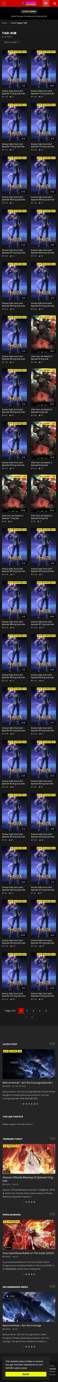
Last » (32, 1017)
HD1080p (18, 52)
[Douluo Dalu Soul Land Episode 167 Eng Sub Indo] (14, 228)
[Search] (54, 3)
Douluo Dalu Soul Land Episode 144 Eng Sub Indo (13, 994)
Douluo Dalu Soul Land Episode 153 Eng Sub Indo (42, 729)
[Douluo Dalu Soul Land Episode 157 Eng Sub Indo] (43, 599)
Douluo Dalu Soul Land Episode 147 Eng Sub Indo (42, 888)
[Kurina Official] (29, 3)
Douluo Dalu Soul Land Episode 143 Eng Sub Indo (42, 994)
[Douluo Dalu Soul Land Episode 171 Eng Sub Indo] (14, 122)
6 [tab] (34, 1104)
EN (41, 317)
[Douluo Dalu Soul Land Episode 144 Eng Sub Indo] (14, 971)
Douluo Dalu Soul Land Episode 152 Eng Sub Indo (13, 782)
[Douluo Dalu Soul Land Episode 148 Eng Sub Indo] (14, 865)
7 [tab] (37, 1104)
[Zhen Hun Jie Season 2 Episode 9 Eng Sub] (43, 387)
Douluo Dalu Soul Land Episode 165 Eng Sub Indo (13, 304)
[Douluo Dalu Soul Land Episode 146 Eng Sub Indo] (14, 918)
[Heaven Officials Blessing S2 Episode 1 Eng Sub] (29, 1159)
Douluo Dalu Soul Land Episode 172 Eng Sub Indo (42, 92)
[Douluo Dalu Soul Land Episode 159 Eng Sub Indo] (43, 547)
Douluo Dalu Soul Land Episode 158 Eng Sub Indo (13, 623)
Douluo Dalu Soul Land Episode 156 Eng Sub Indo (13, 676)
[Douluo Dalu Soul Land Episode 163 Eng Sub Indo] (14, 334)
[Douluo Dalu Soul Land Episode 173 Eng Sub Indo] (14, 69)
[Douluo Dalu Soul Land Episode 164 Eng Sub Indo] (43, 281)
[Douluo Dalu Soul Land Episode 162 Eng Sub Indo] (14, 387)
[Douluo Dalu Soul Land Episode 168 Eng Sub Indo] (43, 175)
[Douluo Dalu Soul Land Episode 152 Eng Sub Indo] (14, 759)
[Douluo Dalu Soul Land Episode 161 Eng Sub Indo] (14, 440)
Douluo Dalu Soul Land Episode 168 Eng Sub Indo (42, 198)
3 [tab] (26, 1104)
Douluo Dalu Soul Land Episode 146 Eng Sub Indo (13, 941)
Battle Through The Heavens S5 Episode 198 (29, 16)
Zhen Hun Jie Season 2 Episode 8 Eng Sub (41, 464)
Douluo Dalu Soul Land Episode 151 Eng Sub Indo (42, 782)
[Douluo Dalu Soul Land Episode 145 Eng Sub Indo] (43, 918)
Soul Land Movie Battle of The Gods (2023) (28, 1253)
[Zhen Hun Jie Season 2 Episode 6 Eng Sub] (43, 493)
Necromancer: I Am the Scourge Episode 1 (28, 1082)
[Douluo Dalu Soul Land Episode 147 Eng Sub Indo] (43, 865)
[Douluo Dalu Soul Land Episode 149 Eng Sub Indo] (43, 812)
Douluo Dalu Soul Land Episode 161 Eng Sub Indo (13, 464)
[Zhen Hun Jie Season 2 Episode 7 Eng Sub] (14, 493)
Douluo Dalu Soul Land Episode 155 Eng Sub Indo (42, 676)
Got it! (26, 1374)
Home (4, 23)
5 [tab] (31, 1104)
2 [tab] (23, 1104)
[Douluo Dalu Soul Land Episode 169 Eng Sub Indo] (14, 175)
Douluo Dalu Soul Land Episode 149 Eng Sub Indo (42, 835)
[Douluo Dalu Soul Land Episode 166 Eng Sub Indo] (43, 228)
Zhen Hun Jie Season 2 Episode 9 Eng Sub (41, 410)
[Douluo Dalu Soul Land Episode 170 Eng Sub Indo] (43, 122)
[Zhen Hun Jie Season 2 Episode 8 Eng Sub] (43, 440)
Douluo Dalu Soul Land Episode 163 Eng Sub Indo (13, 357)
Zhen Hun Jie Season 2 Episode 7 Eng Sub (12, 517)
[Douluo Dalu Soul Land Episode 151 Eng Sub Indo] (43, 759)
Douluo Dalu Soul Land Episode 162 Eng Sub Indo (13, 410)
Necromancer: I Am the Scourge (22, 1325)
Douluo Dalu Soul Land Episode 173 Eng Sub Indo (13, 92)
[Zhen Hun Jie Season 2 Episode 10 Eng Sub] (43, 334)
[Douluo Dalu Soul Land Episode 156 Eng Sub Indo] (14, 653)
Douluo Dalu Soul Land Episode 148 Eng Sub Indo (13, 888)
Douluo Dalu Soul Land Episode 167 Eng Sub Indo (13, 251)
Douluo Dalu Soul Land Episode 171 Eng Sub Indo (13, 145)
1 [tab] (21, 1104)
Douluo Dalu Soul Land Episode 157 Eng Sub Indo (42, 623)
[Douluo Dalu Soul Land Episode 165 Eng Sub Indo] (14, 281)
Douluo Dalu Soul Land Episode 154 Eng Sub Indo (13, 729)
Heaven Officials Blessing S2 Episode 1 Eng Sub (28, 1179)
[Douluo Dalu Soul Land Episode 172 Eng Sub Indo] (43, 69)
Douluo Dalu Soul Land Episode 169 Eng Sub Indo (13, 198)
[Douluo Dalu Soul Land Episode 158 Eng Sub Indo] (14, 599)
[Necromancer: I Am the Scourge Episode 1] (29, 1064)
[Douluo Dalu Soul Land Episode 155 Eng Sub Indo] (43, 653)
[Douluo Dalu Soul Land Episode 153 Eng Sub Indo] (43, 706)
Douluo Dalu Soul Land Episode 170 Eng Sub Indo (42, 145)
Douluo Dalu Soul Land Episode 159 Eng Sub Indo (42, 570)
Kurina (8, 1086)
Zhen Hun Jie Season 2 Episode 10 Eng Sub (41, 357)
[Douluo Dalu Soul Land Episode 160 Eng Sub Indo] (14, 547)
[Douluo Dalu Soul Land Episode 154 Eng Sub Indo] (14, 706)
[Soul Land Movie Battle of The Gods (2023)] (29, 1235)
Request (52, 1368)
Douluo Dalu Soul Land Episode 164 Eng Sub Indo (42, 304)
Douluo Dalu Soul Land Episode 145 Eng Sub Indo (42, 941)
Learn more (21, 1367)
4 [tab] (29, 1104)
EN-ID (10, 52)
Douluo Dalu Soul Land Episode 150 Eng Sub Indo (13, 835)
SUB (24, 52)
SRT (53, 742)
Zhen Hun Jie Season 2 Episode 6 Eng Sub (41, 517)
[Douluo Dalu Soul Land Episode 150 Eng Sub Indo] (14, 812)
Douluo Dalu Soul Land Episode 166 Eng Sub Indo (42, 251)
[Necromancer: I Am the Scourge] (29, 1307)
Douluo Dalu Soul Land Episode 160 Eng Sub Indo (13, 570)
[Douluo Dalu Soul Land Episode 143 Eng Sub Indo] (43, 971)
